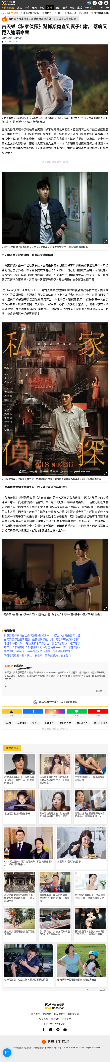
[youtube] (65, 1030)
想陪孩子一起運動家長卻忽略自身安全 (76, 979)
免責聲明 (47, 1014)
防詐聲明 (35, 1014)
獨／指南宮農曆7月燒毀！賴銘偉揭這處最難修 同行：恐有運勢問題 (19, 898)
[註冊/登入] (106, 3)
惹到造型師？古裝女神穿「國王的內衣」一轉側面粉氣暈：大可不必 (90, 933)
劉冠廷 (35, 722)
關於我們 (55, 1019)
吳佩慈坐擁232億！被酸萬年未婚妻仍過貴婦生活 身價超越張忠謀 (54, 780)
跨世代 (48, 12)
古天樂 (8, 722)
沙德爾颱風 (7, 7)
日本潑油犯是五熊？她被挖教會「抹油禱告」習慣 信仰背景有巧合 (54, 815)
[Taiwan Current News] (89, 3)
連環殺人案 (65, 722)
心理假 (84, 12)
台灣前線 (71, 12)
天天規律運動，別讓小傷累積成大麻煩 (90, 778)
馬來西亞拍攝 (100, 722)
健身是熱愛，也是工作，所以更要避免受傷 (26, 979)
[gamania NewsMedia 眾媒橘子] (55, 1042)
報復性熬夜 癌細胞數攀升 (17, 813)
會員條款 (43, 1019)
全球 (64, 7)
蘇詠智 (9, 38)
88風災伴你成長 (31, 12)
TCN (59, 12)
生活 (79, 7)
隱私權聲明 (59, 1014)
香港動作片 (82, 722)
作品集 (99, 691)
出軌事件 (49, 722)
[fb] (43, 1030)
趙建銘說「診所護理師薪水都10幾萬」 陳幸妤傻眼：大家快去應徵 (90, 815)
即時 (27, 7)
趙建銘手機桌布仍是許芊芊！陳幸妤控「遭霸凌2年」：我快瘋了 (54, 898)
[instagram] (51, 1030)
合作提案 (66, 1019)
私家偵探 (21, 722)
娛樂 (49, 7)
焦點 (19, 7)
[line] (58, 1030)
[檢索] (100, 3)
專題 (42, 7)
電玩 (87, 7)
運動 (57, 7)
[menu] (107, 7)
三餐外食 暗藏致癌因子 (69, 861)
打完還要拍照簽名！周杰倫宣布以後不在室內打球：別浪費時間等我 (19, 780)
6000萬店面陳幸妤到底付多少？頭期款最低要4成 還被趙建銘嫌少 (28, 863)
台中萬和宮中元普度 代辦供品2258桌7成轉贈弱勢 (55, 933)
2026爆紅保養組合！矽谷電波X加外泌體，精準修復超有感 (90, 896)
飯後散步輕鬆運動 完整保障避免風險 (19, 933)
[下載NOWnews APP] (95, 3)
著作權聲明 (73, 1014)
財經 (72, 7)
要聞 (34, 7)
